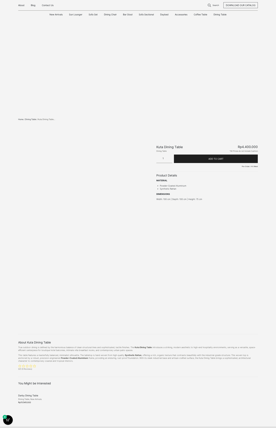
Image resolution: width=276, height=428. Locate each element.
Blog (33, 5)
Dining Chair (110, 14)
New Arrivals (56, 14)
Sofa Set (93, 14)
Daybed (164, 14)
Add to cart (215, 158)
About (21, 5)
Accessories (181, 14)
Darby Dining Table (28, 395)
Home (20, 119)
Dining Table (220, 14)
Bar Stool (127, 14)
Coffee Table (200, 14)
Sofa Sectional (146, 14)
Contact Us (48, 5)
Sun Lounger (75, 14)
